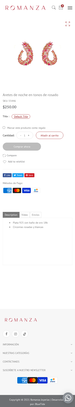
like (8, 175)
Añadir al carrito (50, 135)
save (31, 175)
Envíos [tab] (35, 214)
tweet (19, 175)
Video (24, 214)
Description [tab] (11, 214)
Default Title (21, 116)
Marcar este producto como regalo (26, 127)
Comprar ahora (22, 146)
